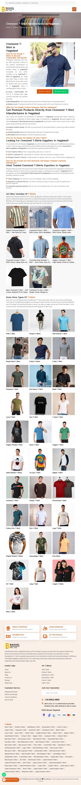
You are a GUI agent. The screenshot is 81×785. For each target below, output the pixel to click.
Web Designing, (57, 779)
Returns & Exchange (11, 694)
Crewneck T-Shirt (12, 500)
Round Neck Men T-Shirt (55, 739)
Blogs (6, 675)
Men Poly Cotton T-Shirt (57, 751)
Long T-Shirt (33, 584)
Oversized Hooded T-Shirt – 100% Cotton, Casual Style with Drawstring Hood (17, 261)
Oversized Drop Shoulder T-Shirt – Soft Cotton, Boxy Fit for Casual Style (39, 261)
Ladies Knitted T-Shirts (12, 772)
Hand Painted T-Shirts (14, 473)
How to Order (9, 700)
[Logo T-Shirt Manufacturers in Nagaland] (63, 515)
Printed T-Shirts (34, 334)
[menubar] (74, 9)
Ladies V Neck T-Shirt (40, 769)
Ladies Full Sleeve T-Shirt (27, 766)
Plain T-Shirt (10, 334)
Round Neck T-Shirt (13, 361)
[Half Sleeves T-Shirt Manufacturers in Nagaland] (63, 320)
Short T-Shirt (10, 612)
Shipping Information (11, 692)
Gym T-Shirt (33, 417)
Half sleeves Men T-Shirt (12, 748)
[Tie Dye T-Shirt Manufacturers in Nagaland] (40, 459)
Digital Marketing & (67, 779)
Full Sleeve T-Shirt (36, 389)
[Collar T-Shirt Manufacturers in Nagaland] (63, 348)
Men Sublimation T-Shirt (25, 742)
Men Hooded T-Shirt (28, 754)
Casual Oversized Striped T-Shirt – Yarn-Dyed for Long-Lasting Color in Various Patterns (16, 231)
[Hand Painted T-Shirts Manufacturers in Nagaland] (17, 459)
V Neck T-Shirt (57, 417)
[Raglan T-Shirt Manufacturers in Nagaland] (63, 459)
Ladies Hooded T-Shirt (42, 772)
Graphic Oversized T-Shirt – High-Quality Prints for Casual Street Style (63, 261)
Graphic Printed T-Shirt (14, 445)
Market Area (8, 683)
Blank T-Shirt (57, 389)
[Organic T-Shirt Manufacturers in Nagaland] (63, 431)
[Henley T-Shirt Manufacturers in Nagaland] (40, 487)
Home (8, 27)
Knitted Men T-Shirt (41, 751)
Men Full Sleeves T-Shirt (40, 748)
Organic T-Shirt (57, 445)
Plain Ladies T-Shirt (11, 766)
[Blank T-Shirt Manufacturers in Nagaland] (63, 376)
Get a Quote (45, 91)
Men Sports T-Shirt (64, 745)
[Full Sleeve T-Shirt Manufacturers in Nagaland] (40, 376)
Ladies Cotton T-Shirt (40, 763)
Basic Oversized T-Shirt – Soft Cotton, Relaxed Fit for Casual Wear (17, 291)
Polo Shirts (56, 556)
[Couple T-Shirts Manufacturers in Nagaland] (63, 570)
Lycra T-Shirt (10, 417)
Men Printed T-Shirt (39, 739)
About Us (8, 672)
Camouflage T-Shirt (36, 556)
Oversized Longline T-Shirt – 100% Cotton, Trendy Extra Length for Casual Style (62, 231)
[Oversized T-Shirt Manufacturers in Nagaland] (52, 64)
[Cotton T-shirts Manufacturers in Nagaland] (40, 348)
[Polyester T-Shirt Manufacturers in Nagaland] (17, 376)
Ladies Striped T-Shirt (56, 769)
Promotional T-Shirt (59, 500)
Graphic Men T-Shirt (57, 757)
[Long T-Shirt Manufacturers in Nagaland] (40, 570)
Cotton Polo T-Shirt (13, 528)
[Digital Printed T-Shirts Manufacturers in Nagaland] (17, 543)
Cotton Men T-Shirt (50, 745)
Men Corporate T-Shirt (25, 751)
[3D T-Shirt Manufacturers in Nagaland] (17, 570)
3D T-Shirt (9, 584)
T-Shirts (15, 27)
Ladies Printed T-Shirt (50, 760)
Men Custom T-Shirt (25, 745)
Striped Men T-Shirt (11, 757)
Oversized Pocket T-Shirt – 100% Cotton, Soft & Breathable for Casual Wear (40, 231)
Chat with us (61, 91)
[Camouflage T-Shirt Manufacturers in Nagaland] (40, 543)
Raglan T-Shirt (57, 473)
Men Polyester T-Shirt (42, 742)
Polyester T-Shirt (12, 389)
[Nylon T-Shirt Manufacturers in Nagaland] (40, 431)
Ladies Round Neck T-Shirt (57, 763)
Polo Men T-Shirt (10, 742)
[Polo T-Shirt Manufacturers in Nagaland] (40, 515)
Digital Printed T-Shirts (14, 556)
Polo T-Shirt (33, 528)
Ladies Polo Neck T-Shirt (13, 763)
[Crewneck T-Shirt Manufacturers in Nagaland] (17, 487)
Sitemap (7, 680)
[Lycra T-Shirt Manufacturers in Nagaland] (17, 404)
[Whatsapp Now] (4, 775)
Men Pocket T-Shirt (34, 760)
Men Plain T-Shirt (10, 739)
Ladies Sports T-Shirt (67, 766)
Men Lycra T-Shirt (10, 751)
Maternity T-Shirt (27, 772)
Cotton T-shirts (34, 361)
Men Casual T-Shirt (56, 748)
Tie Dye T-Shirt (34, 473)
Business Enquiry (12, 779)
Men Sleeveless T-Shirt (41, 757)
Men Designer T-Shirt (44, 754)
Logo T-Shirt (56, 528)
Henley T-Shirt (34, 500)
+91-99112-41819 (51, 700)
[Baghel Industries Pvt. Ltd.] (7, 9)
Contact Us (8, 678)
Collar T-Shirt (57, 361)
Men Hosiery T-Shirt (11, 760)
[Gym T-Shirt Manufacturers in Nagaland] (40, 404)
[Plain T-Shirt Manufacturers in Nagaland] (17, 320)
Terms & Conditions (11, 697)
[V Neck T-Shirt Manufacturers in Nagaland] (63, 404)
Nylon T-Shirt (34, 445)
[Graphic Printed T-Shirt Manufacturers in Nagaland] (17, 431)
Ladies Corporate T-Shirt (13, 769)
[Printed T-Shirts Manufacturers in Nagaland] (40, 320)
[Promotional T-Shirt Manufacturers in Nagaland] (63, 487)
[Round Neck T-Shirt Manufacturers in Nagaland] (17, 348)
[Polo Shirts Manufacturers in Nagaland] (63, 543)
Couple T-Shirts (58, 584)
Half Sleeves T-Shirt (59, 334)
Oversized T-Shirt (34, 730)
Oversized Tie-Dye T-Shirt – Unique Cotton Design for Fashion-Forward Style (39, 291)
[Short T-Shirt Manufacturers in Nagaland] (17, 598)
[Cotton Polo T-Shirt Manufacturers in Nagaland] (17, 515)
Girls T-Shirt (26, 763)
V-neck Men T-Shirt (25, 757)
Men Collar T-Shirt (10, 745)
